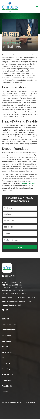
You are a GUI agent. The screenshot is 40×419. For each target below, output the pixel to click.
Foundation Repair (9, 324)
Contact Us (6, 363)
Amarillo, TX (7, 386)
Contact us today (28, 183)
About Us (5, 347)
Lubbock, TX (6, 391)
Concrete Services (9, 330)
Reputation (6, 335)
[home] (9, 6)
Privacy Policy (7, 374)
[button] (37, 6)
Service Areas (7, 352)
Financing (6, 369)
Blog (4, 358)
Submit (20, 247)
